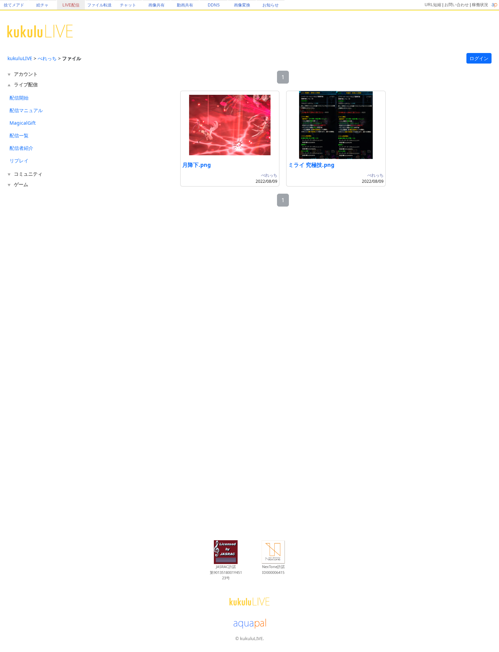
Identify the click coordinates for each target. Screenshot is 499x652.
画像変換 (242, 5)
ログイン (478, 58)
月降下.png (196, 165)
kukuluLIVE (19, 58)
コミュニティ (28, 174)
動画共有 (185, 5)
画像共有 (156, 5)
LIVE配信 (70, 5)
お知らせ (270, 5)
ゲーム (21, 184)
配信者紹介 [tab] (21, 148)
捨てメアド (14, 5)
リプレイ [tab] (19, 160)
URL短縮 (433, 4)
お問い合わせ (456, 4)
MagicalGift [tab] (23, 123)
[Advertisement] (34, 302)
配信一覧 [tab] (19, 135)
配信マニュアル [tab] (26, 110)
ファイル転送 (99, 5)
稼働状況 (480, 4)
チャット (128, 5)
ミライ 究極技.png (311, 165)
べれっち (47, 58)
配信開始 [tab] (19, 97)
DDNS (214, 5)
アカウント (26, 74)
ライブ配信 (26, 84)
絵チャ (42, 5)
